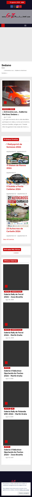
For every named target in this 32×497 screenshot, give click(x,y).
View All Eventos (8, 239)
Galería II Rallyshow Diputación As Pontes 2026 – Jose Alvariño (13, 452)
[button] (29, 25)
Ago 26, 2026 (10, 300)
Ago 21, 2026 (9, 378)
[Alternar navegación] (25, 25)
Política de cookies (24, 490)
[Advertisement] (16, 44)
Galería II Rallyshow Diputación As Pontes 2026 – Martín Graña (13, 373)
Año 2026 (7, 291)
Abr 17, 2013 (7, 117)
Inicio (3, 68)
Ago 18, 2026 (9, 457)
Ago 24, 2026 (10, 338)
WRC (13, 408)
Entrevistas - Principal (8, 109)
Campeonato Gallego (16, 291)
